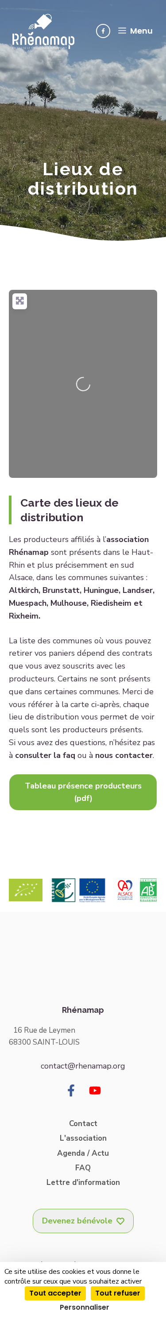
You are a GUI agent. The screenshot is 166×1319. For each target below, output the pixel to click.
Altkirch (24, 590)
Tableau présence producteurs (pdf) (83, 792)
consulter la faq (45, 755)
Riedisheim (111, 603)
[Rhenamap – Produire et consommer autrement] (43, 31)
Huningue (101, 590)
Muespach (27, 603)
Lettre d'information (83, 1182)
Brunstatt (61, 590)
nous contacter (124, 755)
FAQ (83, 1168)
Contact (83, 1124)
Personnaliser (84, 1307)
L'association (83, 1138)
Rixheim (24, 616)
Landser (138, 590)
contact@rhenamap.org (83, 1066)
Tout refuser (117, 1293)
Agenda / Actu (83, 1153)
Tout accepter (55, 1293)
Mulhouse (68, 603)
